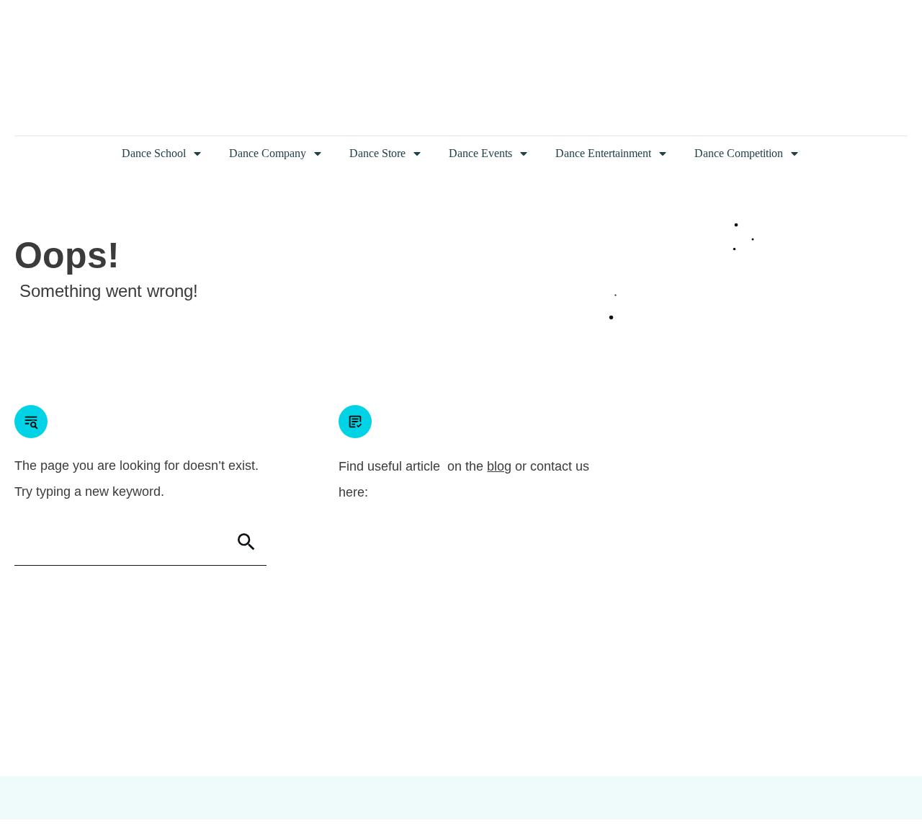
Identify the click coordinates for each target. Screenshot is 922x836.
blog (499, 466)
